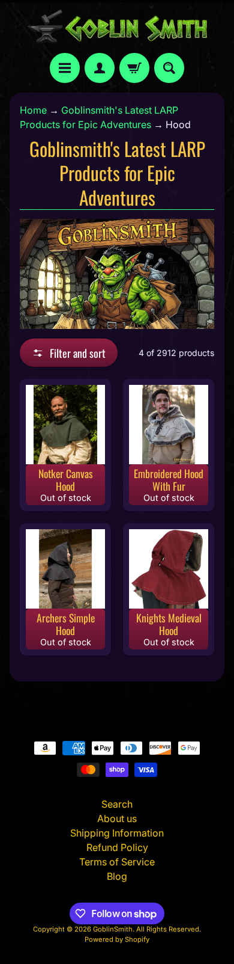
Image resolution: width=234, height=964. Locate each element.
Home (33, 110)
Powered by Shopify (117, 939)
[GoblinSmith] (117, 26)
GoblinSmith (113, 929)
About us (117, 818)
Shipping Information (117, 833)
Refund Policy (117, 847)
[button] (69, 353)
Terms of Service (117, 862)
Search (117, 804)
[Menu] (65, 68)
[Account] (100, 68)
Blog (117, 876)
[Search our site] (169, 68)
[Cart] (134, 68)
